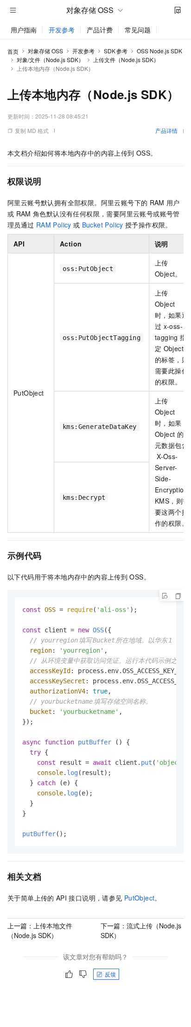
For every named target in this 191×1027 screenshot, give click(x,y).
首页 (13, 51)
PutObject (139, 897)
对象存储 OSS (45, 51)
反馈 (110, 974)
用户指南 (24, 29)
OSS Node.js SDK (159, 51)
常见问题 (138, 29)
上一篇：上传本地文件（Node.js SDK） (39, 930)
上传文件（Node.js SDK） (126, 59)
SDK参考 (115, 51)
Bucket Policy (102, 224)
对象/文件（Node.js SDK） (50, 59)
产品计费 (100, 29)
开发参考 (62, 29)
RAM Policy (53, 224)
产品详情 (166, 130)
